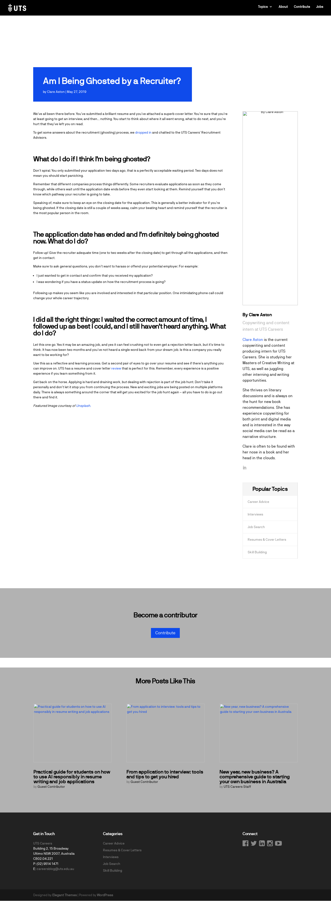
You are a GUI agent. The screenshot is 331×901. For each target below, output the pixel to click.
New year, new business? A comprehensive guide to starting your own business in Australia (255, 776)
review (116, 368)
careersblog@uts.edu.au (55, 869)
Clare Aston (56, 92)
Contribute (302, 6)
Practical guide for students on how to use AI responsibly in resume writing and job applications (71, 776)
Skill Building (257, 552)
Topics (263, 6)
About (283, 6)
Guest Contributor (51, 786)
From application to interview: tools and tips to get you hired (164, 774)
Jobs (319, 6)
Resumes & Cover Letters (267, 539)
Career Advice (258, 502)
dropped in (143, 132)
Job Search (256, 527)
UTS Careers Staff (237, 786)
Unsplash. (83, 406)
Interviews (255, 514)
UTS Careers (42, 843)
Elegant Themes (64, 895)
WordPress (105, 895)
